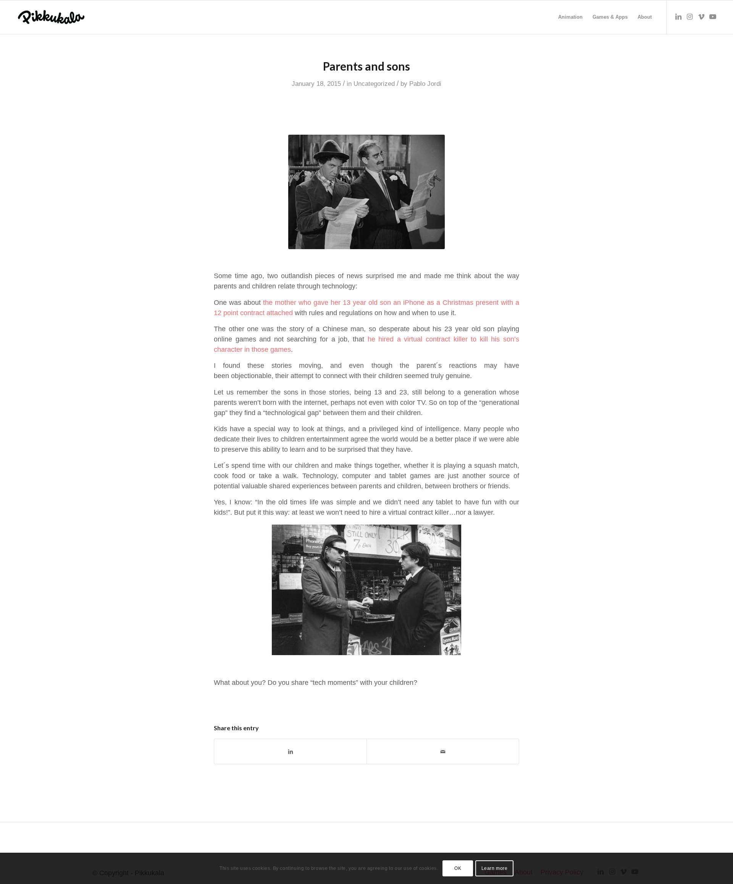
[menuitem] (570, 17)
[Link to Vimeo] (701, 17)
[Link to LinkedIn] (678, 17)
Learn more (494, 868)
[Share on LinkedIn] (290, 751)
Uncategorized (374, 83)
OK (457, 868)
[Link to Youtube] (712, 17)
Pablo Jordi (425, 83)
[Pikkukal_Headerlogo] (51, 17)
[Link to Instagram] (690, 17)
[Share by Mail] (443, 751)
